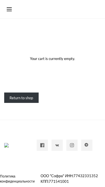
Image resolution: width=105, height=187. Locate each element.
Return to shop (21, 98)
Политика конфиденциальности (17, 178)
